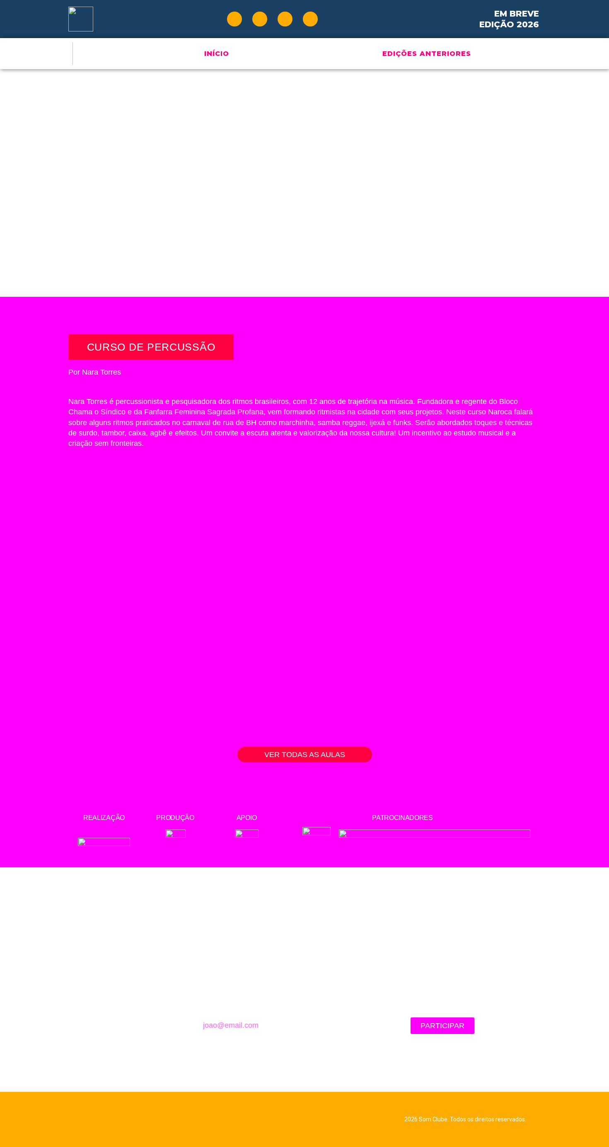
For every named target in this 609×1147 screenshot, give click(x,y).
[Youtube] (234, 19)
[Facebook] (259, 19)
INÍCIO (216, 54)
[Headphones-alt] (310, 19)
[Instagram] (285, 19)
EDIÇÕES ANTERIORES (426, 54)
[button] (304, 754)
